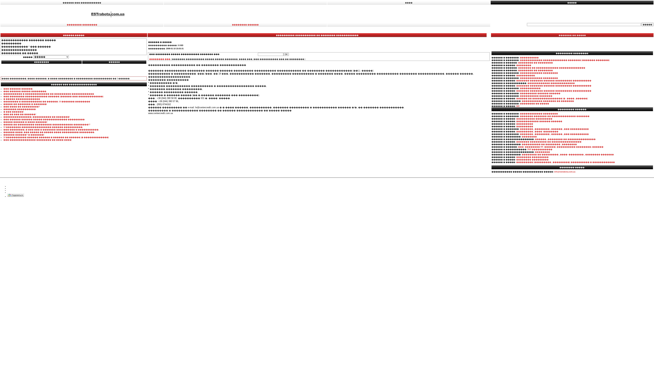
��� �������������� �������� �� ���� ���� (37, 140)
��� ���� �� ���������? (21, 107)
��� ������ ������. (18, 89)
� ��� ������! (13, 112)
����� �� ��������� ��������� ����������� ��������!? (46, 125)
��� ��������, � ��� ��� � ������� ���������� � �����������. (51, 130)
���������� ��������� (534, 119)
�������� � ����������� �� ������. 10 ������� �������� (46, 102)
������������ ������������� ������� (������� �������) (565, 60)
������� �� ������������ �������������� (551, 68)
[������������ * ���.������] (74, 46)
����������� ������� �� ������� (548, 101)
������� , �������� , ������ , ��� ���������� (554, 129)
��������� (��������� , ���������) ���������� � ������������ (565, 162)
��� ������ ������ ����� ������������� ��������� (44, 119)
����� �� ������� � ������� (25, 104)
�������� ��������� (532, 157)
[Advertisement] (435, 14)
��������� (524, 124)
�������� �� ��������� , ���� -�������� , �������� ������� (568, 155)
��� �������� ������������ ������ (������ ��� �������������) (53, 96)
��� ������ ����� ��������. (25, 91)
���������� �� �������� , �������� (549, 144)
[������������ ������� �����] (74, 40)
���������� (529, 58)
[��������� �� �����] (74, 53)
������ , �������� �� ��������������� (565, 139)
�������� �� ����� (534, 104)
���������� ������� (536, 96)
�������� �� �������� (535, 63)
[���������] (74, 43)
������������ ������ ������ (539, 121)
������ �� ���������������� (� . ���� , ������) (552, 98)
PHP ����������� (539, 149)
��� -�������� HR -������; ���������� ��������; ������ (560, 147)
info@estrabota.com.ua (564, 172)
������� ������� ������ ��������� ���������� (553, 81)
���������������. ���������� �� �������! (36, 117)
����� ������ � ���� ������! (25, 122)
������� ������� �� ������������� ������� (554, 116)
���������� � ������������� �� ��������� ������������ (48, 94)
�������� (523, 65)
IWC (518, 106)
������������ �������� (539, 73)
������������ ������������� (551, 83)
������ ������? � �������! (23, 135)
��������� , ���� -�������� (537, 132)
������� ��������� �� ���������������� (548, 142)
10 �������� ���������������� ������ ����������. (43, 127)
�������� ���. (160, 59)
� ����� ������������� (21, 99)
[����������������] (74, 50)
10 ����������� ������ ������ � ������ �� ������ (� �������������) (56, 137)
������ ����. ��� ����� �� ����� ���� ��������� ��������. (49, 132)
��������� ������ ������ (540, 93)
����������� (530, 88)
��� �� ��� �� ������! (19, 114)
